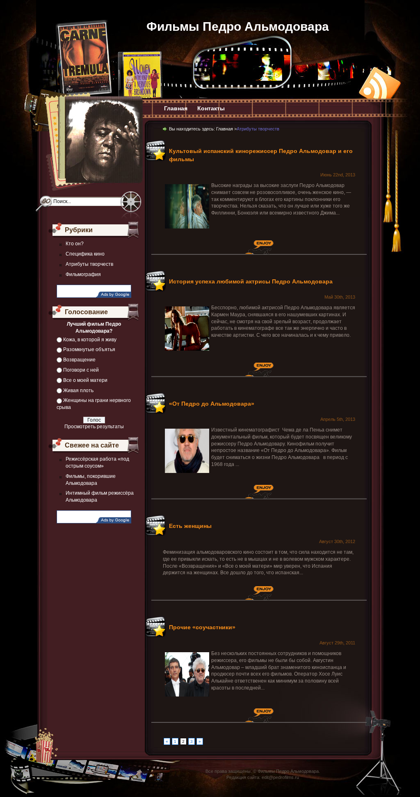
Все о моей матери (85, 380)
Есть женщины (190, 526)
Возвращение (79, 360)
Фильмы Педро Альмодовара (237, 26)
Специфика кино (85, 254)
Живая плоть (78, 390)
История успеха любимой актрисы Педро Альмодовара (251, 281)
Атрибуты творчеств (89, 264)
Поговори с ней (81, 370)
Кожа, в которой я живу (89, 340)
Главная (175, 108)
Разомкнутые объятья (89, 349)
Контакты (211, 108)
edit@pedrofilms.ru (280, 777)
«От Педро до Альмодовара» (211, 403)
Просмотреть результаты (94, 426)
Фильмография (83, 274)
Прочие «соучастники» (202, 627)
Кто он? (75, 244)
